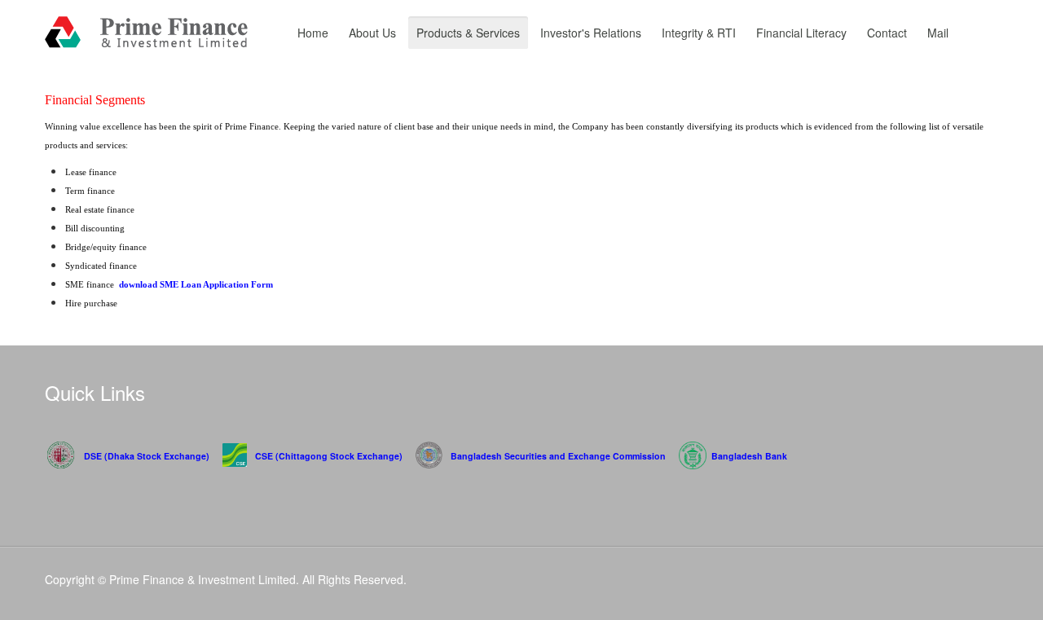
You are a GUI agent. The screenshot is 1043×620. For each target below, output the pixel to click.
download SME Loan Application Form (196, 284)
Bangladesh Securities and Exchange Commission (558, 456)
